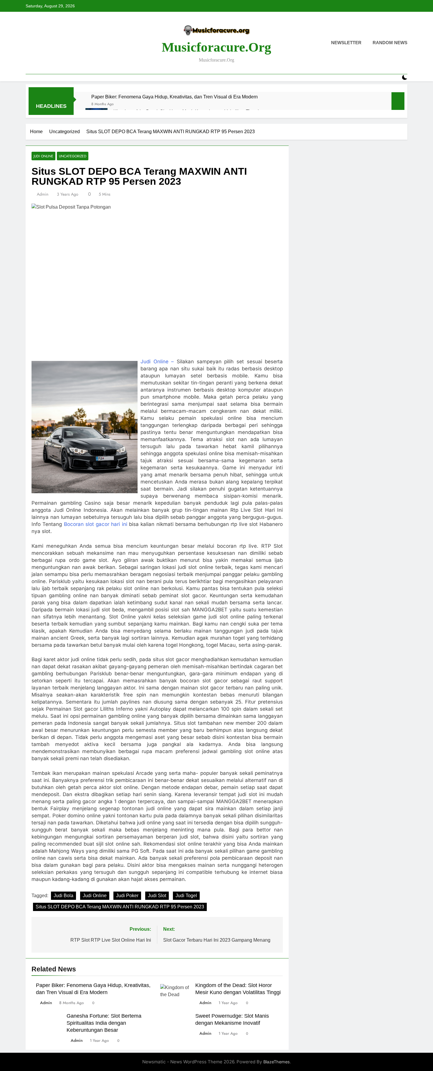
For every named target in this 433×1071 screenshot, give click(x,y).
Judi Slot (157, 895)
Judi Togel (186, 895)
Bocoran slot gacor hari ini (95, 524)
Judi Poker (127, 895)
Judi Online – (157, 361)
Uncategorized (72, 156)
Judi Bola (63, 895)
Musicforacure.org (216, 47)
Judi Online (43, 156)
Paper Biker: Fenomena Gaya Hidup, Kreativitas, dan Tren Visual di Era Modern (174, 96)
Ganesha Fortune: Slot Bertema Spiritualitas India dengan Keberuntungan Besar (104, 1023)
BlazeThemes (276, 1061)
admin (42, 194)
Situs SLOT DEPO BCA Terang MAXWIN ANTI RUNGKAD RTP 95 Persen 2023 (120, 906)
